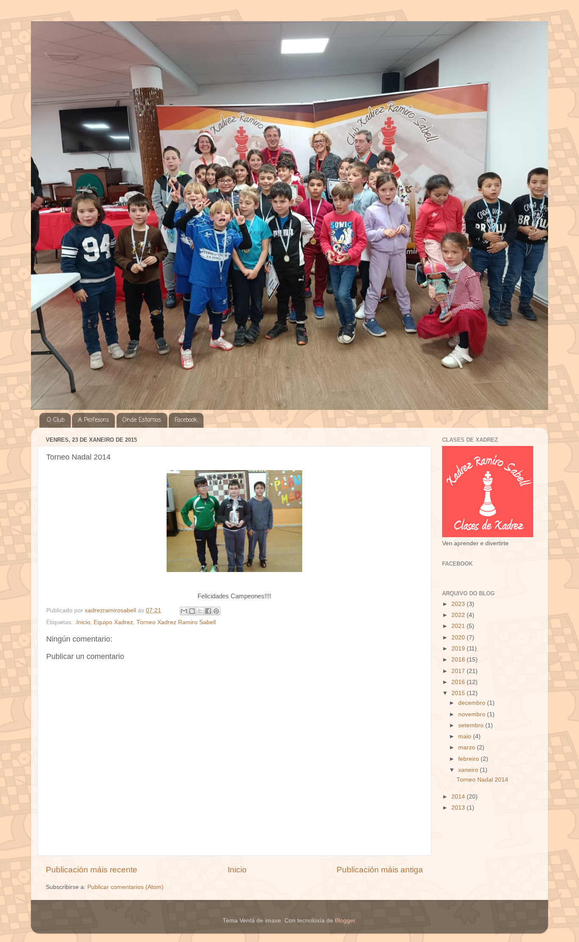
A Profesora (93, 420)
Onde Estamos (141, 420)
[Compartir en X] (200, 611)
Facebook (186, 420)
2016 (459, 682)
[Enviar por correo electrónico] (184, 611)
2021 (459, 626)
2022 (459, 615)
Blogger (345, 920)
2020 (459, 637)
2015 (459, 693)
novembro (472, 714)
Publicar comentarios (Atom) (125, 887)
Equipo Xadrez (113, 622)
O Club (55, 420)
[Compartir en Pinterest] (216, 611)
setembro (471, 725)
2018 (459, 659)
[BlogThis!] (192, 611)
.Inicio (82, 622)
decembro (472, 703)
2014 (459, 796)
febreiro (469, 759)
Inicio (237, 869)
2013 (459, 808)
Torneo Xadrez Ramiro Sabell (176, 622)
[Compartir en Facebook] (208, 611)
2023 (459, 604)
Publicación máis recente (91, 869)
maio (465, 736)
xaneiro (469, 770)
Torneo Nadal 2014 (482, 780)
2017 (459, 671)
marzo (467, 747)
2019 (459, 648)
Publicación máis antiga (380, 869)
